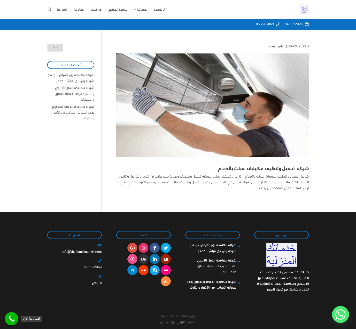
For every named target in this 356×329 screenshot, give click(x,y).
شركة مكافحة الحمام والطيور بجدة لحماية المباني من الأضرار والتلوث (72, 113)
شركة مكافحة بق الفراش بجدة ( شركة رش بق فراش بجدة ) (71, 78)
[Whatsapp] (340, 314)
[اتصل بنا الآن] (11, 318)
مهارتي (182, 322)
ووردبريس (167, 322)
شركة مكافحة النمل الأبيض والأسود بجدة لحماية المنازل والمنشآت (74, 94)
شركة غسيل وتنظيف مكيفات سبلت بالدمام (263, 168)
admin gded (277, 46)
